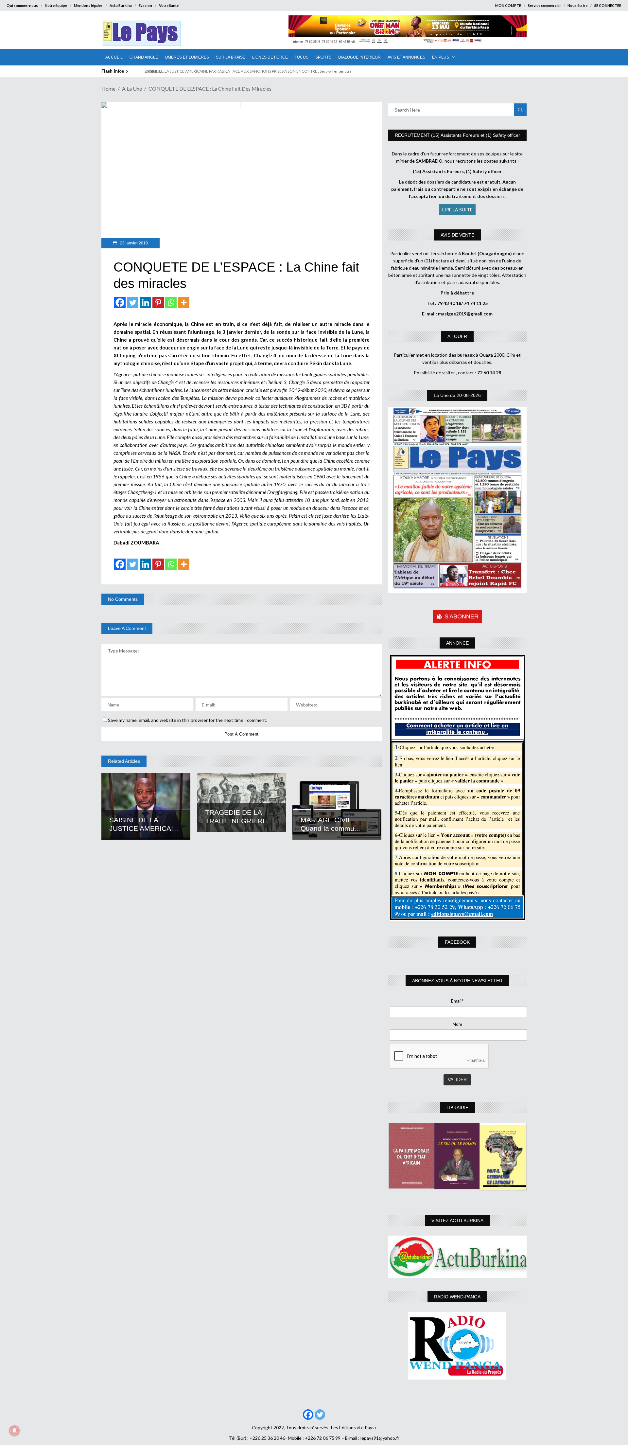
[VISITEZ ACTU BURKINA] (457, 1257)
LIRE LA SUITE (457, 209)
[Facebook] (120, 302)
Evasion (145, 5)
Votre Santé (169, 5)
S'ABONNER (462, 616)
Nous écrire (577, 5)
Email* (457, 1001)
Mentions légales (88, 5)
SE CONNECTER (607, 5)
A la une (132, 88)
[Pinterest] (158, 302)
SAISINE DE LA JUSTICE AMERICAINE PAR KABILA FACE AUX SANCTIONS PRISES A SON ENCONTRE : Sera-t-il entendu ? (245, 71)
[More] (183, 302)
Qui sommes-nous (22, 5)
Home (108, 88)
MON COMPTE (508, 5)
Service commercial (544, 5)
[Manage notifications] (14, 1430)
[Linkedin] (145, 302)
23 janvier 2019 (133, 243)
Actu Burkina (121, 5)
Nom (457, 1024)
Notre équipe (56, 5)
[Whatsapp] (171, 302)
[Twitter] (132, 302)
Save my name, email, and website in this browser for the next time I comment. (187, 720)
